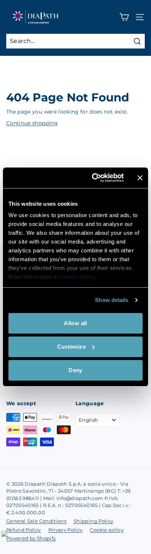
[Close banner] (140, 177)
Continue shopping (32, 123)
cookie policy (77, 277)
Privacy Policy (65, 530)
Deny (75, 370)
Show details (111, 300)
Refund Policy (23, 530)
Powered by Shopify (31, 538)
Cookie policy (107, 530)
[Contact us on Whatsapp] (8, 538)
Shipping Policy (93, 521)
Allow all (75, 323)
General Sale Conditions (36, 521)
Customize (71, 346)
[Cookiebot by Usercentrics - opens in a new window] (93, 178)
